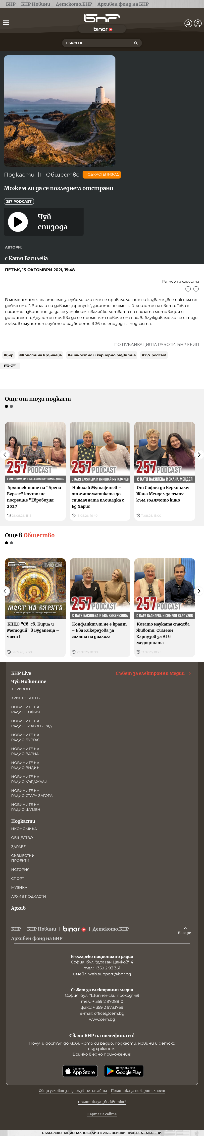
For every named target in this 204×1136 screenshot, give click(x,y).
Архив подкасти (28, 896)
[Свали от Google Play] (124, 1071)
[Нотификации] (188, 23)
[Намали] (196, 289)
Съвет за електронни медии (150, 673)
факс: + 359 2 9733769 (102, 1007)
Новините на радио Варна (25, 751)
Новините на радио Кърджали (29, 779)
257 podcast (19, 201)
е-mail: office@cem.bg (102, 1013)
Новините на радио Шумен (25, 807)
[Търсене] (136, 43)
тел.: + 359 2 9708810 (102, 1001)
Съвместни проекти (23, 858)
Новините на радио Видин (25, 765)
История (20, 869)
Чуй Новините (28, 681)
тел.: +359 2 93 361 (102, 968)
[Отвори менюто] (6, 23)
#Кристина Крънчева (40, 355)
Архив (18, 908)
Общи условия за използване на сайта (73, 1090)
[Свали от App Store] (80, 1071)
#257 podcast (154, 355)
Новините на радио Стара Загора (31, 793)
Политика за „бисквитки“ (102, 1102)
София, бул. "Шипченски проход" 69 (102, 995)
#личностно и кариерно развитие (102, 355)
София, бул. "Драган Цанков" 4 (102, 962)
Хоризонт (21, 689)
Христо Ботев (25, 698)
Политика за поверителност (138, 1090)
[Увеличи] (188, 289)
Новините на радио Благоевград (31, 723)
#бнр (8, 355)
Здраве (18, 846)
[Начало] (102, 18)
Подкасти (19, 174)
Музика (19, 887)
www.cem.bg (102, 1019)
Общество (63, 174)
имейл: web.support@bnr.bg (102, 974)
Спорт (17, 878)
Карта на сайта (102, 1114)
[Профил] (198, 23)
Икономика (24, 828)
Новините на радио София (25, 709)
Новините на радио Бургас (25, 737)
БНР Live (21, 673)
